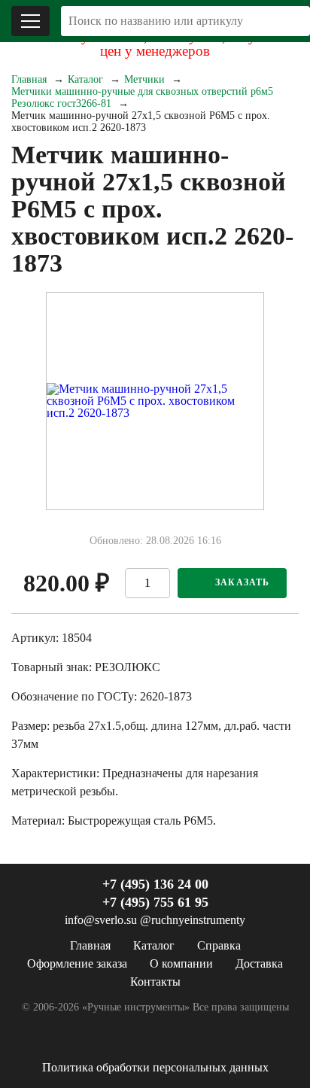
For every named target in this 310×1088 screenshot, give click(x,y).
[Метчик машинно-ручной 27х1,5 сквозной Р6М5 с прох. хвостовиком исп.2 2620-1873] (155, 401)
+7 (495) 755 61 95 (155, 902)
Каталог (85, 79)
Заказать (242, 582)
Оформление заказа (77, 963)
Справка (219, 945)
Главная (29, 79)
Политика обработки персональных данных (155, 1067)
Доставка (259, 963)
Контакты (155, 981)
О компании (181, 963)
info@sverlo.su (101, 919)
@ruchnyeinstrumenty (192, 919)
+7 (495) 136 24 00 (155, 884)
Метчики (144, 79)
